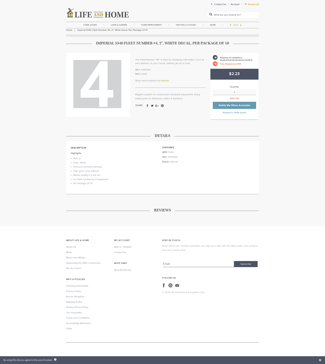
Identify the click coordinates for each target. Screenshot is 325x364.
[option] (98, 85)
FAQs (69, 328)
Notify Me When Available (234, 105)
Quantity (234, 87)
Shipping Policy (74, 302)
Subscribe (246, 264)
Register (127, 246)
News (69, 252)
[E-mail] (177, 285)
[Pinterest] (171, 285)
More (213, 25)
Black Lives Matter (75, 257)
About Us (71, 246)
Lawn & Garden (119, 25)
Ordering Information (77, 285)
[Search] (210, 14)
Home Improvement (151, 25)
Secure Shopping (75, 296)
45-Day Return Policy (77, 307)
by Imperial (163, 80)
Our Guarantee (74, 312)
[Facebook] (164, 285)
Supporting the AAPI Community (83, 263)
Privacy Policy (73, 291)
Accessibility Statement (78, 323)
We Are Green (73, 268)
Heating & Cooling (186, 25)
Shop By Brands (122, 270)
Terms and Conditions (78, 317)
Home (69, 30)
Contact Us (120, 252)
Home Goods (90, 25)
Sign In (117, 246)
